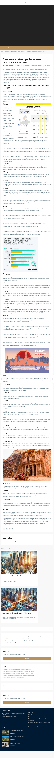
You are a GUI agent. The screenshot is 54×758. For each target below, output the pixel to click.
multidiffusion (8, 638)
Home (2, 51)
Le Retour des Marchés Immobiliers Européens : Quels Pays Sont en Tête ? (19, 671)
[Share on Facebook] (4, 529)
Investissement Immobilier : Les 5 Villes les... (16, 613)
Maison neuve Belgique (15, 743)
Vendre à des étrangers (34, 714)
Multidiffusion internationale (35, 712)
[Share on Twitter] (7, 529)
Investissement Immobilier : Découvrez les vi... (17, 576)
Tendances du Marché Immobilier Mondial (12, 51)
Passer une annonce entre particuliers (37, 716)
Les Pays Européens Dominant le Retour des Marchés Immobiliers (17, 669)
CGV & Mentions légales (34, 726)
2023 (20, 71)
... (16, 618)
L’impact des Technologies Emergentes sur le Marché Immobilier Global (18, 673)
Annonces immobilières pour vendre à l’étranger (14, 677)
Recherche (27, 658)
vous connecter (11, 541)
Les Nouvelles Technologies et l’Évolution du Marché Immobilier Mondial (19, 675)
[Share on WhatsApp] (10, 529)
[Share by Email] (12, 529)
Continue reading (5, 583)
